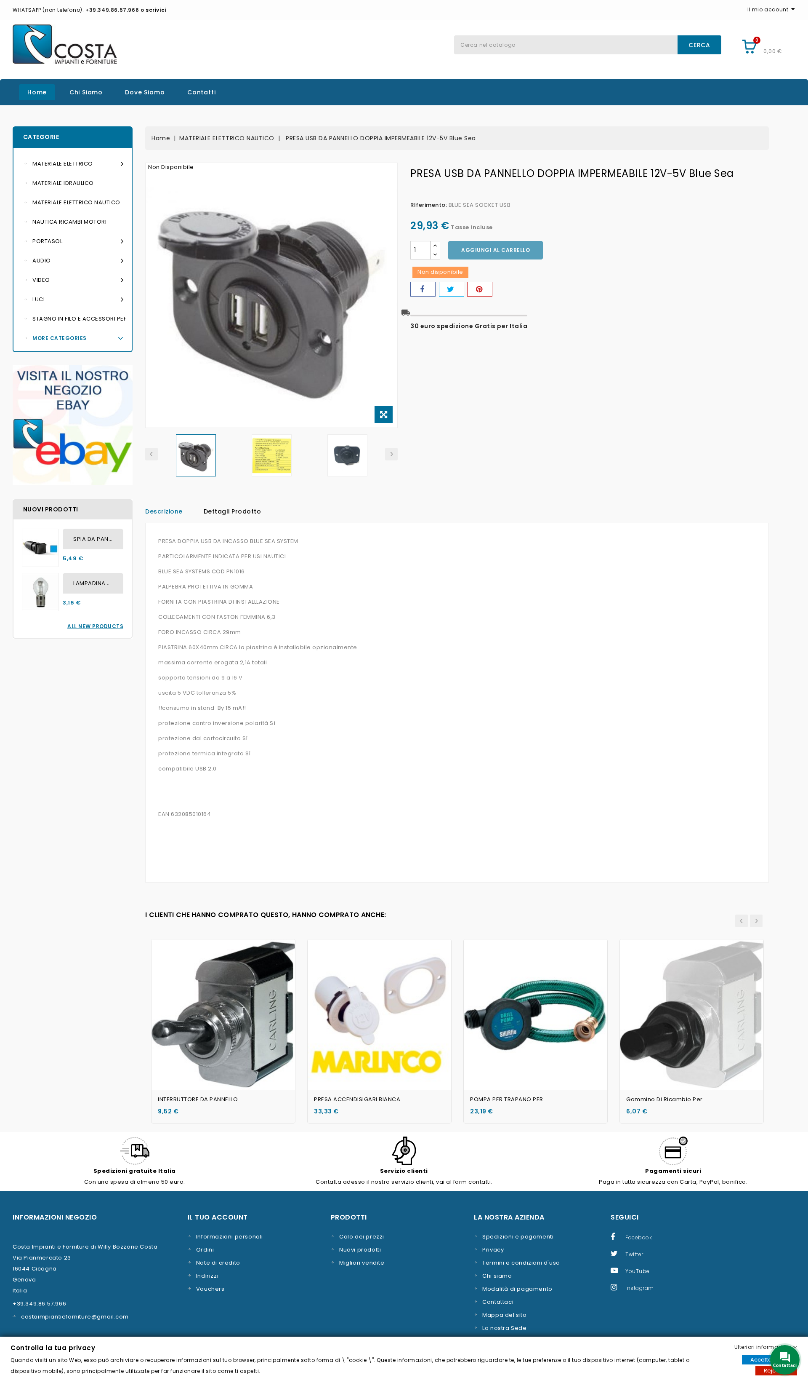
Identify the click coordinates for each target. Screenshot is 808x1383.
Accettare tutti (769, 1360)
